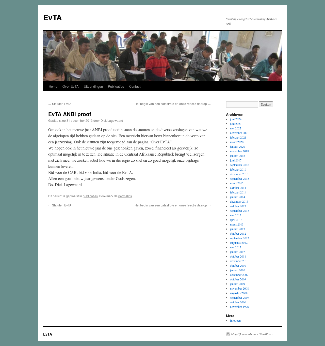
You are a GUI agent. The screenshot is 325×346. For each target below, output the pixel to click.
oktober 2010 (238, 265)
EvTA (52, 17)
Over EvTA (70, 86)
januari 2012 (237, 252)
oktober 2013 (238, 206)
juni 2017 (235, 160)
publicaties (90, 196)
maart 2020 (236, 142)
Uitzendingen (93, 86)
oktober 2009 (238, 279)
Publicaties (116, 86)
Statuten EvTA (59, 103)
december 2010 (239, 261)
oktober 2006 (238, 302)
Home (53, 86)
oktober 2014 (238, 188)
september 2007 (239, 297)
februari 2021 (238, 137)
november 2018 (239, 151)
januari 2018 (237, 156)
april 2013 (236, 220)
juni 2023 (235, 124)
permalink (125, 196)
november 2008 (239, 288)
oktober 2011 (238, 256)
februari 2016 (238, 169)
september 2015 (239, 178)
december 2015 (239, 174)
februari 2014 (238, 192)
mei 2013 (235, 215)
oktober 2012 (238, 233)
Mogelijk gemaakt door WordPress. (252, 334)
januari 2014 (237, 197)
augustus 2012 (239, 242)
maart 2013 (236, 224)
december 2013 (239, 201)
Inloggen (235, 320)
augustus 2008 (239, 293)
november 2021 (239, 133)
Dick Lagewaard (112, 120)
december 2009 (239, 275)
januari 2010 (237, 270)
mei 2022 (235, 128)
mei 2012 (235, 247)
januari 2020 (237, 146)
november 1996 (239, 307)
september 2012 (239, 238)
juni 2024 (235, 119)
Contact (135, 86)
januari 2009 (237, 284)
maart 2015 (236, 183)
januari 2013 (237, 229)
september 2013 (239, 210)
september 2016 (239, 165)
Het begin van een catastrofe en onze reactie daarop (173, 103)
